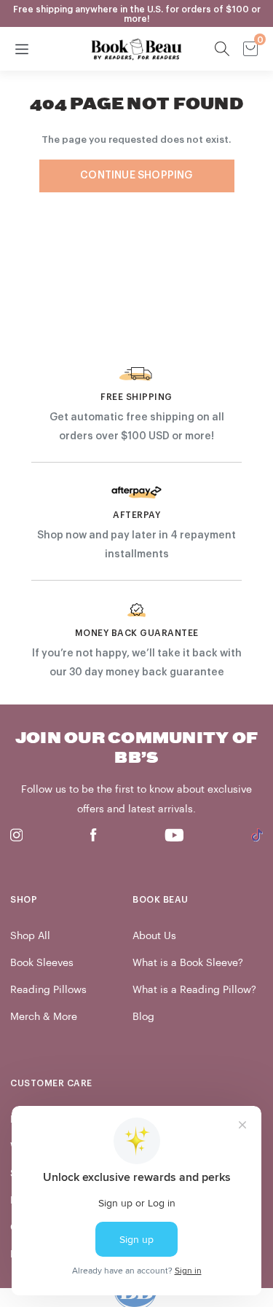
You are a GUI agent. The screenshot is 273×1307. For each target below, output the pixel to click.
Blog (143, 1016)
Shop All (30, 935)
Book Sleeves (42, 962)
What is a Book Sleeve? (187, 962)
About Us (154, 935)
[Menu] (21, 49)
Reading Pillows (48, 989)
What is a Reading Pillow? (194, 989)
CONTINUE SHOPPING (136, 175)
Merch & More (43, 1016)
